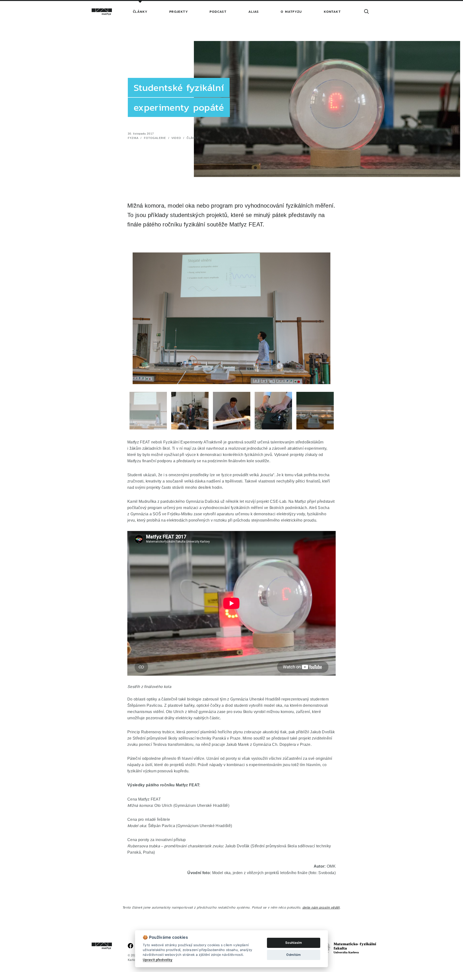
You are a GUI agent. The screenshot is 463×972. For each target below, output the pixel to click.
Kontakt (332, 11)
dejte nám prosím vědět (321, 907)
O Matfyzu (291, 11)
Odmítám (293, 955)
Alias (253, 11)
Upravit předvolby (157, 960)
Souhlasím (293, 943)
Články (140, 11)
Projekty (178, 11)
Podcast (218, 11)
